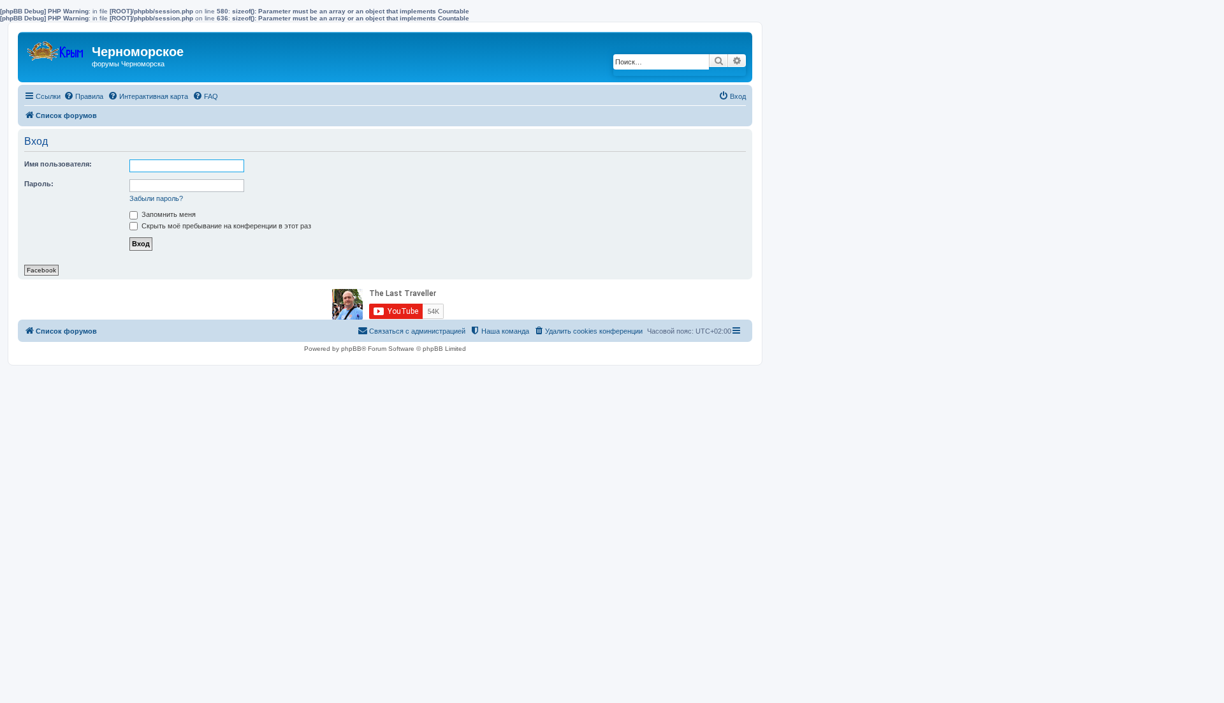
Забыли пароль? (156, 198)
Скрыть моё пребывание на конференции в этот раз (225, 226)
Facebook (41, 270)
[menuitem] (83, 96)
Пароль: (39, 184)
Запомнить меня (168, 214)
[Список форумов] (56, 48)
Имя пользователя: (58, 164)
